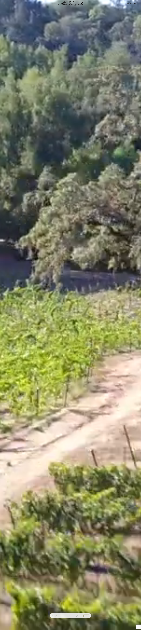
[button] (5, 3)
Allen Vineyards (70, 4)
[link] (74, 616)
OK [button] (86, 615)
